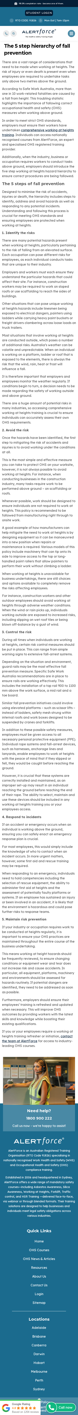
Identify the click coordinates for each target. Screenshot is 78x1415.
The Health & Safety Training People (39, 37)
